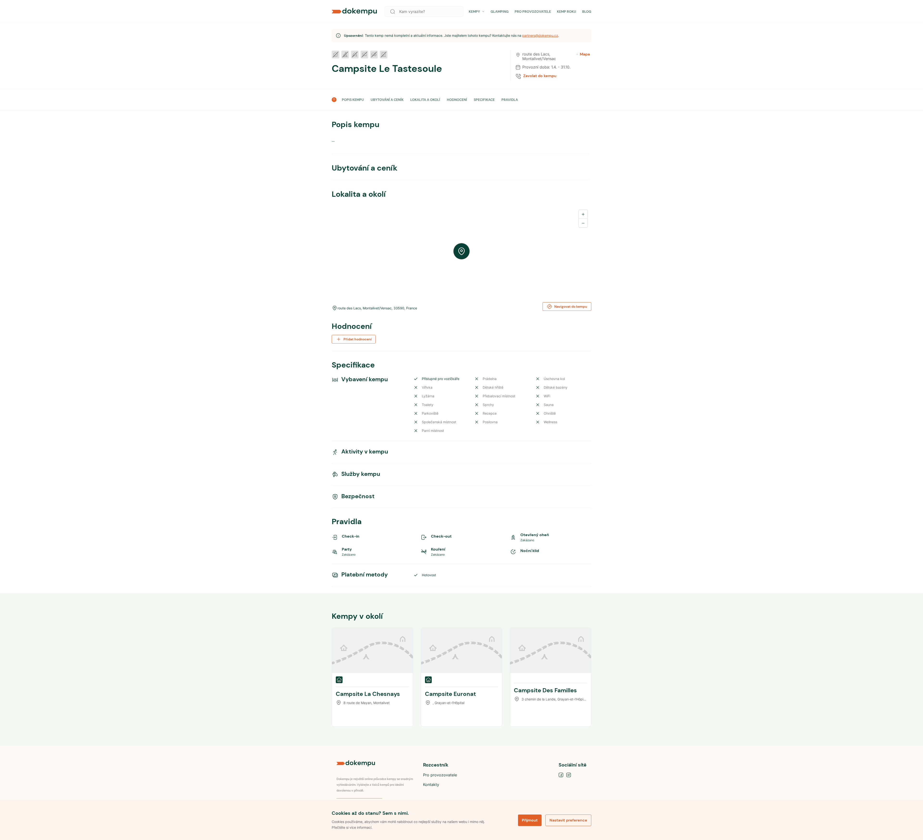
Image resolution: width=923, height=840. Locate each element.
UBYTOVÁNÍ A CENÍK (387, 100)
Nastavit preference (568, 820)
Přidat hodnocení (357, 339)
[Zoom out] (583, 223)
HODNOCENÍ (457, 100)
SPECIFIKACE (484, 100)
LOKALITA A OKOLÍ (425, 100)
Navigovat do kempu (570, 306)
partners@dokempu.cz (540, 35)
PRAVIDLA (509, 100)
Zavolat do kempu (539, 76)
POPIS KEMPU (353, 100)
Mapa (585, 54)
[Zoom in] (583, 214)
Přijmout (530, 820)
